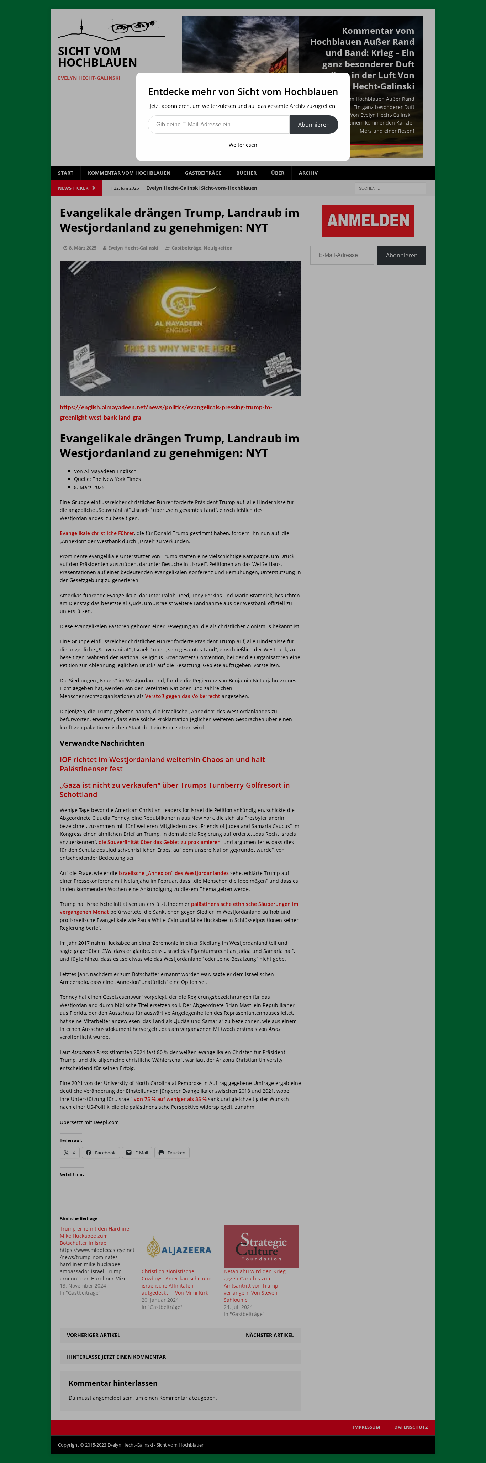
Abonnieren (314, 125)
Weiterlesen (243, 144)
